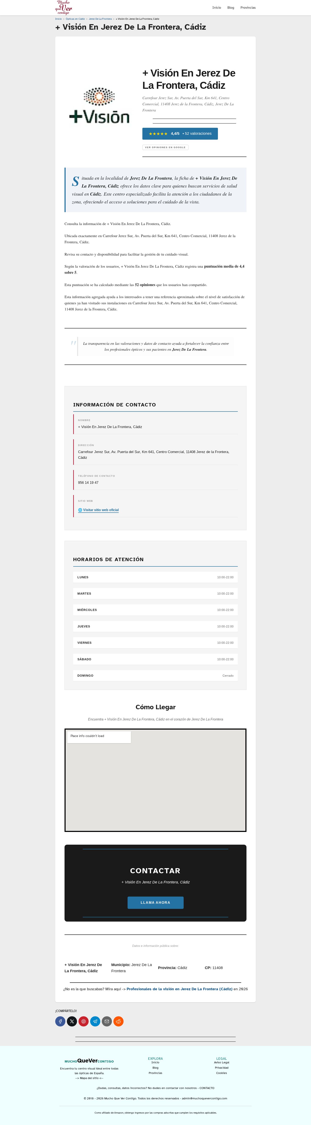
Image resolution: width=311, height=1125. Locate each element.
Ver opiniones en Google (165, 147)
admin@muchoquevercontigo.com (204, 1098)
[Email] (107, 1021)
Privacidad (221, 1067)
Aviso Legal (221, 1062)
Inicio (216, 8)
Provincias (248, 8)
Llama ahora (156, 902)
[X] (72, 1021)
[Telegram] (95, 1021)
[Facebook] (60, 1021)
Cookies (221, 1073)
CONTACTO (207, 1088)
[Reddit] (118, 1021)
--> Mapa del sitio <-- (89, 1078)
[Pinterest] (83, 1021)
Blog (230, 8)
